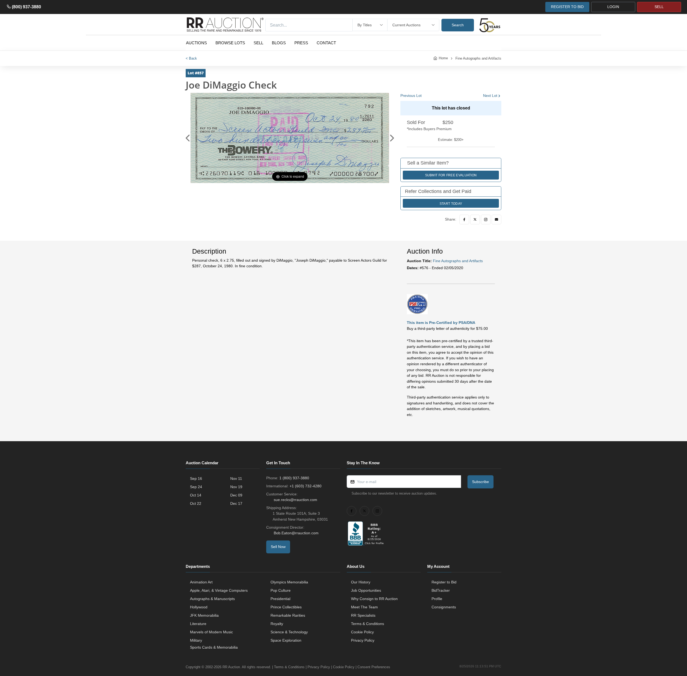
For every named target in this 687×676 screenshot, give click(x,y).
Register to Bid (444, 582)
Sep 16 (196, 478)
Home (443, 58)
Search (458, 25)
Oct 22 (195, 503)
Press (301, 43)
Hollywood (198, 607)
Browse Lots (230, 43)
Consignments (444, 607)
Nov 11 (236, 478)
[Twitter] (475, 219)
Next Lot (490, 95)
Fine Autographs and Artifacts (478, 58)
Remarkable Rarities (288, 615)
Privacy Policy (362, 640)
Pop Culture (281, 590)
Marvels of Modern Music (211, 632)
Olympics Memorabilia (289, 582)
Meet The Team (364, 607)
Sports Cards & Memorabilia (214, 647)
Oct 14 (195, 495)
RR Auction (231, 667)
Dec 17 (236, 503)
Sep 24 (196, 487)
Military (196, 640)
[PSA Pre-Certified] (417, 304)
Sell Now (278, 547)
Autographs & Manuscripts (212, 599)
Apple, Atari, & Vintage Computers (219, 590)
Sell (258, 43)
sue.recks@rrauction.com (295, 500)
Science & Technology (289, 632)
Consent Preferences (373, 667)
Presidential (280, 599)
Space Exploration (286, 640)
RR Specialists (363, 615)
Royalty (277, 624)
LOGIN (613, 7)
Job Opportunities (366, 590)
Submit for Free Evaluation (451, 175)
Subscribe (480, 482)
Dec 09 (236, 495)
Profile (437, 599)
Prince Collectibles (286, 607)
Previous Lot (411, 95)
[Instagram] (486, 219)
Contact (326, 43)
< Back (191, 58)
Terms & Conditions (367, 624)
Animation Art (201, 582)
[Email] (496, 219)
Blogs (279, 43)
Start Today (451, 204)
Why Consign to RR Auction (374, 599)
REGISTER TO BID (567, 7)
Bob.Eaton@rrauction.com (296, 533)
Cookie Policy (362, 632)
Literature (198, 624)
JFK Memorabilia (204, 615)
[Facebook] (464, 219)
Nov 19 (236, 487)
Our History (360, 582)
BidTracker (441, 590)
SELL (659, 7)
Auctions (196, 43)
